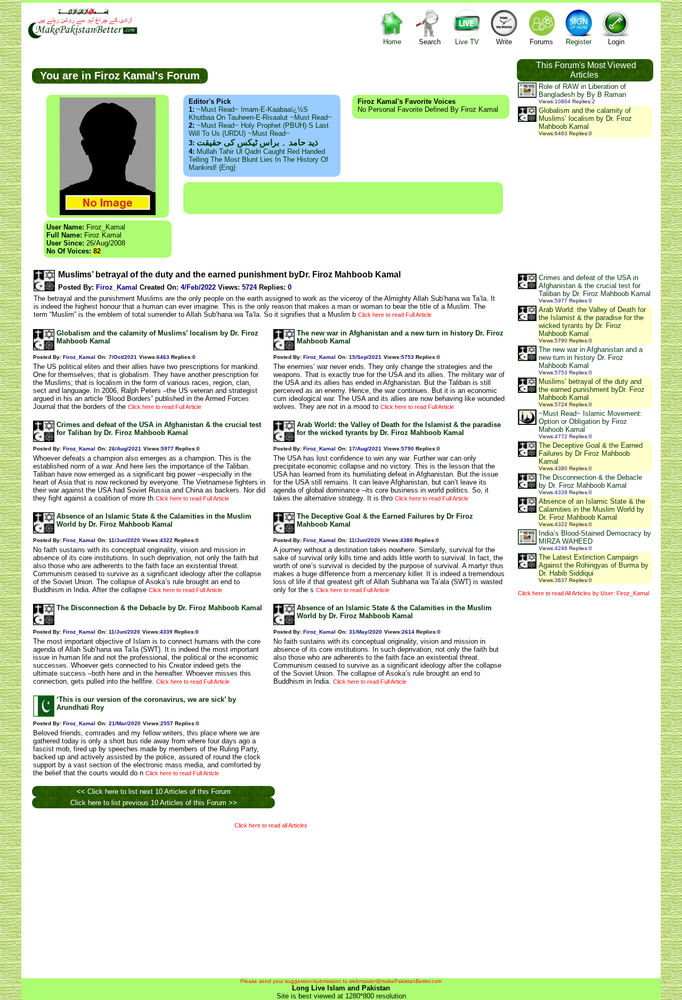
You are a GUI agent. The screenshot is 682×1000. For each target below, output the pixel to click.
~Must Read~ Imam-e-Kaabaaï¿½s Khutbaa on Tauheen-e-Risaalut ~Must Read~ (260, 113)
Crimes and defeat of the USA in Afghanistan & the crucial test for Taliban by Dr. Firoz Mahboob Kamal (158, 429)
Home (392, 42)
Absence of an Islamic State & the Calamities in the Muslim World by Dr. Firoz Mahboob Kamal (153, 520)
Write (504, 42)
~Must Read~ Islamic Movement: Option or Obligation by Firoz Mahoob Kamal (590, 421)
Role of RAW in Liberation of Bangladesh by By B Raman (582, 91)
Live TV (467, 42)
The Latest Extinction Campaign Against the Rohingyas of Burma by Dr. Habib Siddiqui (593, 565)
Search (430, 42)
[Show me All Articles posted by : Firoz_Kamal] (44, 289)
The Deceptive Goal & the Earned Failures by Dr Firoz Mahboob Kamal (591, 453)
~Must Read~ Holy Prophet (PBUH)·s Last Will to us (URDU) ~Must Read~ (259, 129)
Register (578, 42)
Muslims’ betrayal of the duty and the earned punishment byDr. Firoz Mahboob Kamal (592, 389)
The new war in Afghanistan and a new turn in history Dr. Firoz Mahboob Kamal (591, 358)
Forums (541, 42)
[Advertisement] (343, 198)
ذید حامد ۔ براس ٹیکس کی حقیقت (257, 142)
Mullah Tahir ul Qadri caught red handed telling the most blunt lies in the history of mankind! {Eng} (258, 159)
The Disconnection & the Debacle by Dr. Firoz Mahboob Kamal (159, 608)
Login (616, 42)
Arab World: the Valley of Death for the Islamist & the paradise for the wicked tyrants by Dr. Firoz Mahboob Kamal (399, 429)
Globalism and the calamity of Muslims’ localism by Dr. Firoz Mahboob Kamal (585, 118)
